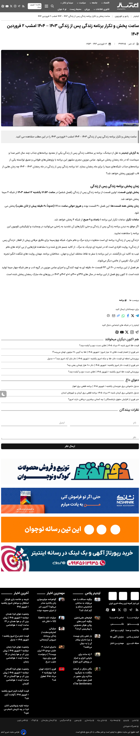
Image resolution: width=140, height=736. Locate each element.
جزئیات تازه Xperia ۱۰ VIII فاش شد (47, 619)
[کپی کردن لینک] (118, 317)
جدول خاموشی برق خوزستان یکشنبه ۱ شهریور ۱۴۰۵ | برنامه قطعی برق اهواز (105, 386)
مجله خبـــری (133, 643)
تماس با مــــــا (117, 618)
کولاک (33, 720)
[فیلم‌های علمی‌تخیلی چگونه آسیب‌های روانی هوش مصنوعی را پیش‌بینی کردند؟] (97, 617)
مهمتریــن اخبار (117, 643)
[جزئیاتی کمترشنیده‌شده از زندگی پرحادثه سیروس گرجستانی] (62, 628)
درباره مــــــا (133, 618)
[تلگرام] (19, 6)
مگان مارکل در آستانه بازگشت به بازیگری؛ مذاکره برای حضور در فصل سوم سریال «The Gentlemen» (82, 676)
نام (134, 423)
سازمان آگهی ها (117, 637)
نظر (134, 437)
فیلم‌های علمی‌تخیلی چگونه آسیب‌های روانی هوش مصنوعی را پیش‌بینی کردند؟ (83, 623)
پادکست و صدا (132, 630)
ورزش (87, 9)
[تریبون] (70, 558)
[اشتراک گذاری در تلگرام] (137, 317)
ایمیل (62, 423)
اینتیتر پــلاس (132, 637)
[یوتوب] (7, 6)
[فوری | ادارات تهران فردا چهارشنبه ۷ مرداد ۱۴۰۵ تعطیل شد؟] (62, 669)
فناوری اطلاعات (103, 9)
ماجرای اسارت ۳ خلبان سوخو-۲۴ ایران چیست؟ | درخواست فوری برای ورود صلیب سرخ (46, 654)
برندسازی (88, 720)
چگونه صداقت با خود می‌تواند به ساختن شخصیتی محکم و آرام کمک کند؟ (82, 605)
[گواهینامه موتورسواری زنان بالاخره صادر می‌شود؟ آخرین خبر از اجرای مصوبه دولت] (62, 599)
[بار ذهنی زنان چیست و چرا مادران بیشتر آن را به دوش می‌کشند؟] (97, 636)
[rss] (23, 6)
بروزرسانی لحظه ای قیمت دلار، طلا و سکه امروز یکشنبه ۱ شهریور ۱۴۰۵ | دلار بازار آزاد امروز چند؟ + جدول (93, 359)
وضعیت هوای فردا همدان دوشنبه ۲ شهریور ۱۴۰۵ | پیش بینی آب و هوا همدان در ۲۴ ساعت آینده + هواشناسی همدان (16, 621)
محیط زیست (76, 9)
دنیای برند (101, 720)
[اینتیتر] (128, 6)
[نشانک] (70, 500)
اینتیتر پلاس (92, 593)
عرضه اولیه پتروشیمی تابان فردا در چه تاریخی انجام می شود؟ (16, 709)
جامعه (95, 3)
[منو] (46, 6)
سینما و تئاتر (68, 3)
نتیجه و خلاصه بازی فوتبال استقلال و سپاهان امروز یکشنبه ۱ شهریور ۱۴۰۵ (15, 603)
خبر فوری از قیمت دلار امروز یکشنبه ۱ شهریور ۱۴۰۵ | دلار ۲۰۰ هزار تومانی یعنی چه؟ (103, 365)
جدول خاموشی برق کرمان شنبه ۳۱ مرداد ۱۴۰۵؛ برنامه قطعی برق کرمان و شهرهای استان (100, 393)
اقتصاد (106, 3)
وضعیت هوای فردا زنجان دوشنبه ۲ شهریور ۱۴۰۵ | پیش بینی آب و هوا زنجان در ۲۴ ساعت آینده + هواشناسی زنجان (16, 654)
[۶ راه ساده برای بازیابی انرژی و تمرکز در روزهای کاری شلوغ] (97, 654)
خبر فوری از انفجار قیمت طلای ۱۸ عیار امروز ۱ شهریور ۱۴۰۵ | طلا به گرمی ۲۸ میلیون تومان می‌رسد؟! (95, 352)
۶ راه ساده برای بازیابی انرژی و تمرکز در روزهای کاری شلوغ (82, 658)
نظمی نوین (21, 720)
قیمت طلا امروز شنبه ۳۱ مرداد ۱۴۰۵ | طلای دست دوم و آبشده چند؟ (109, 345)
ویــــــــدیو (133, 624)
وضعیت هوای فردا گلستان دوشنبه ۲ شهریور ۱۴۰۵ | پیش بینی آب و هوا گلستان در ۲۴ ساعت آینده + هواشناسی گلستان (16, 676)
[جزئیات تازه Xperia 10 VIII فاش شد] (62, 617)
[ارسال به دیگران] (113, 317)
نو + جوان (62, 9)
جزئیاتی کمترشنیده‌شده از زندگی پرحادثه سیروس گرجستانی (48, 634)
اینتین (134, 720)
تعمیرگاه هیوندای (130, 726)
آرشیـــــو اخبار (117, 630)
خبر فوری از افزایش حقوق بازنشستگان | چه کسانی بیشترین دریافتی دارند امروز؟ (103, 399)
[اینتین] (70, 529)
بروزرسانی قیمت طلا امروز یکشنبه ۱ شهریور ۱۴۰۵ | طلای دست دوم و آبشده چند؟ (103, 372)
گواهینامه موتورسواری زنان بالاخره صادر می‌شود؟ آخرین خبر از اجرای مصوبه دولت (46, 605)
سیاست (82, 3)
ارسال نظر (70, 446)
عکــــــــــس (117, 624)
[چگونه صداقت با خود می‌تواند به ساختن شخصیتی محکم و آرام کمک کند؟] (97, 599)
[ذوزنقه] (70, 471)
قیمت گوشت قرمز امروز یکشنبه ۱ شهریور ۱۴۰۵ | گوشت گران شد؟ (15, 694)
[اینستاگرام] (15, 6)
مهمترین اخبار (56, 593)
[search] (52, 6)
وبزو (125, 720)
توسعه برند (114, 720)
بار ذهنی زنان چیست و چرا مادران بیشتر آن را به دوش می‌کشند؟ (82, 641)
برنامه (121, 300)
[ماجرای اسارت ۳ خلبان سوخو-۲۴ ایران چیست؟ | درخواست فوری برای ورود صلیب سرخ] (62, 647)
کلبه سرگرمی (64, 720)
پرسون (76, 720)
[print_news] (108, 316)
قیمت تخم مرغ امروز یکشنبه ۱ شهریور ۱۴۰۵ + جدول (15, 638)
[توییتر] (11, 6)
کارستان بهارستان (48, 720)
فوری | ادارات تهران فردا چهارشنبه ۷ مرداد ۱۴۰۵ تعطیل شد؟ (47, 674)
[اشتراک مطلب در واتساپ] (123, 317)
